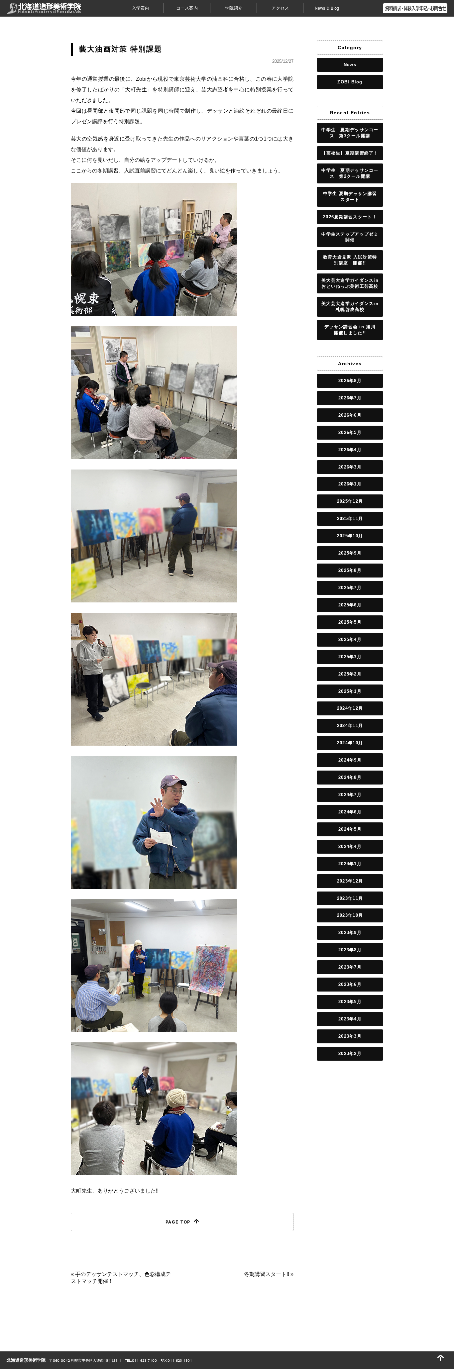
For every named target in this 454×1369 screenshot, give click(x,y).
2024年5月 (350, 829)
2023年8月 (350, 949)
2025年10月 (350, 535)
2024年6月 (350, 811)
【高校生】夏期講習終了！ (349, 153)
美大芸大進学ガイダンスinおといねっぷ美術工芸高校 (350, 283)
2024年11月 (350, 725)
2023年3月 (350, 1036)
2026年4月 (350, 449)
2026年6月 (350, 415)
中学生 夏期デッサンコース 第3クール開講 (349, 132)
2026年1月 (350, 483)
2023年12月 (350, 881)
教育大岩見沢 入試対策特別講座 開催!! (350, 260)
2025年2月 (350, 674)
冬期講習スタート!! (266, 1274)
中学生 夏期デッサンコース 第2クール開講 (349, 173)
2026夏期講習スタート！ (350, 216)
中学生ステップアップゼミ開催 (349, 237)
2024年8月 (350, 777)
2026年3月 (350, 467)
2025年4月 (350, 639)
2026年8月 (350, 380)
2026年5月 (350, 432)
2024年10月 (350, 742)
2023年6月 (350, 984)
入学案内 (140, 8)
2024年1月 (350, 863)
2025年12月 (350, 501)
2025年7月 (350, 587)
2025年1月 (350, 691)
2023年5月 (350, 1001)
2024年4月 (350, 846)
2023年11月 (350, 898)
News (350, 64)
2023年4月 (350, 1018)
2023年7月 (350, 967)
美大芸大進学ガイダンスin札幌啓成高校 (350, 306)
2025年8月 (350, 570)
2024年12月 (350, 708)
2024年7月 (350, 794)
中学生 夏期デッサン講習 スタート (350, 196)
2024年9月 (350, 760)
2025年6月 (350, 604)
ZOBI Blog (350, 81)
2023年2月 (350, 1053)
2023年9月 (350, 932)
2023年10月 (350, 915)
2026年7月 (350, 397)
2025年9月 (350, 553)
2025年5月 (350, 622)
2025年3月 (350, 656)
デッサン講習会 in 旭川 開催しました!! (351, 329)
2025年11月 (350, 518)
